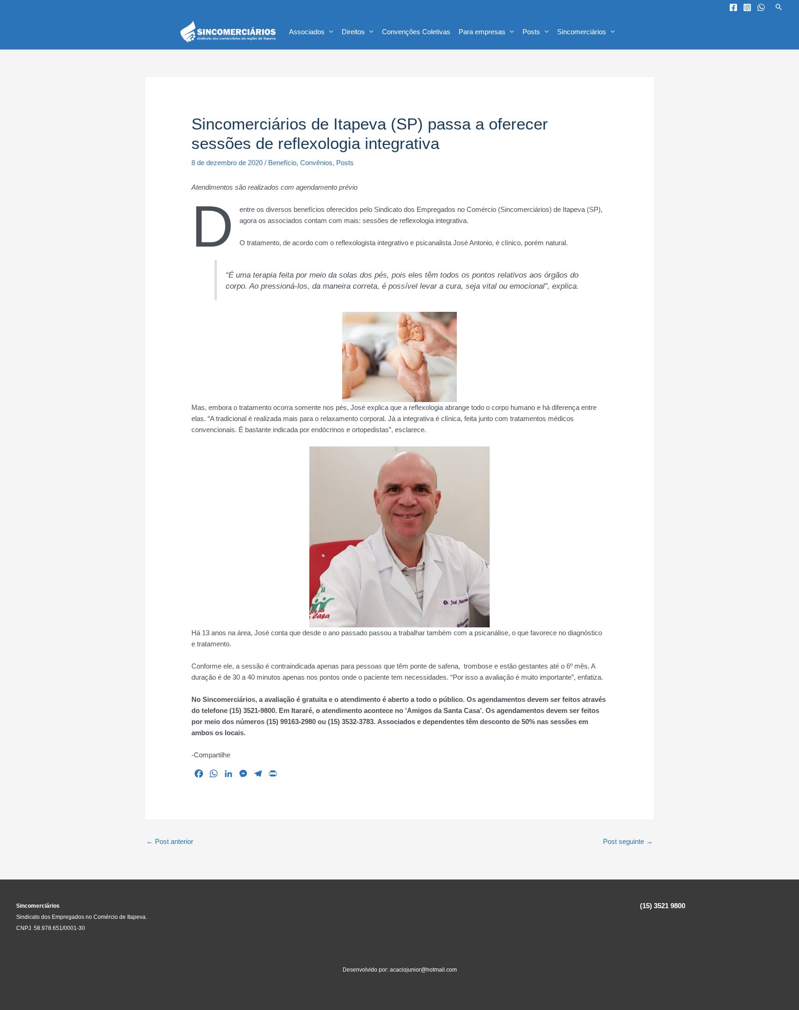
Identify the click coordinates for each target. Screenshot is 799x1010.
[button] (778, 7)
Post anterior (169, 841)
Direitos (353, 32)
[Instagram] (747, 7)
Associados (307, 32)
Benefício (282, 163)
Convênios (316, 163)
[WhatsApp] (761, 7)
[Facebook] (733, 7)
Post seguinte (628, 841)
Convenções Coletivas (416, 32)
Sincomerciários (581, 32)
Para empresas (482, 32)
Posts (531, 32)
